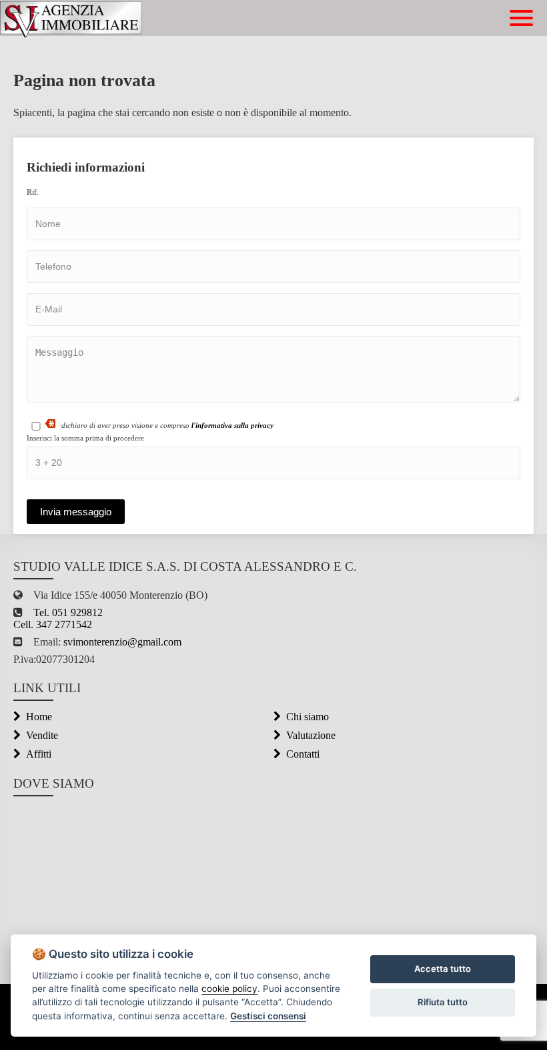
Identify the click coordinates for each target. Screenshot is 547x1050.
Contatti (303, 754)
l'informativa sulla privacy (232, 425)
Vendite (42, 735)
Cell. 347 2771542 (52, 624)
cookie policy (229, 988)
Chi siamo (307, 716)
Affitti (38, 754)
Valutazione (311, 735)
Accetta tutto (442, 968)
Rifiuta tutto (443, 1002)
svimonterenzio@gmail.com (121, 641)
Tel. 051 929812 (68, 612)
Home (39, 716)
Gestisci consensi (268, 1016)
